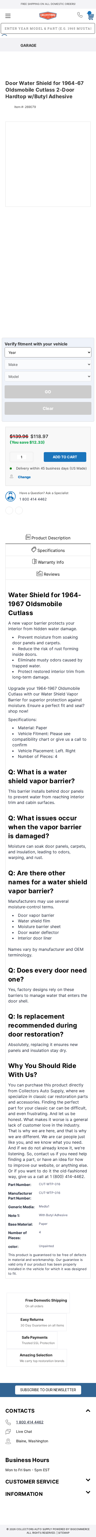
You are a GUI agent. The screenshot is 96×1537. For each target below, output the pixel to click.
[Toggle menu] (19, 16)
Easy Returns (32, 1319)
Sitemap (63, 1532)
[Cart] (89, 15)
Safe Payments (35, 1337)
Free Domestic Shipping (46, 1300)
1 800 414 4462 (33, 499)
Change (24, 477)
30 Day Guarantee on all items (42, 1325)
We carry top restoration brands (42, 1361)
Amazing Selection (36, 1355)
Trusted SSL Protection (38, 1343)
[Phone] (80, 16)
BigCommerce (80, 1529)
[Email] (19, 510)
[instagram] (27, 1509)
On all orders (34, 1306)
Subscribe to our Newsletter (48, 1390)
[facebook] (9, 510)
